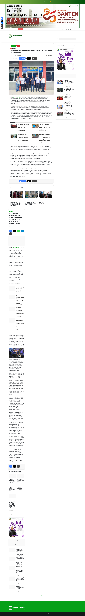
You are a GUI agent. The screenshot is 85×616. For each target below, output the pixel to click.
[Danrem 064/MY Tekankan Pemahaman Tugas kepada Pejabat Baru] (60, 114)
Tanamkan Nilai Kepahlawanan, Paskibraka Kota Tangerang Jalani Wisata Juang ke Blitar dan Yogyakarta (43, 29)
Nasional (41, 33)
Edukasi (63, 33)
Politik (54, 33)
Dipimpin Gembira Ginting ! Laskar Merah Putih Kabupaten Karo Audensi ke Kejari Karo (45, 200)
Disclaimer (74, 613)
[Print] (2, 28)
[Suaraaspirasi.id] (16, 36)
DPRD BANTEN (68, 33)
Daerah (46, 33)
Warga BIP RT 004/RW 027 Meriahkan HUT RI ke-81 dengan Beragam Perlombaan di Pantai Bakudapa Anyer (23, 127)
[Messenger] (2, 23)
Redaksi (14, 55)
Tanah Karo (13, 45)
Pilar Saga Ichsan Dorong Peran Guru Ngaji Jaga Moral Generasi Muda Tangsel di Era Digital (69, 91)
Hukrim (59, 33)
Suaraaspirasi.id (22, 613)
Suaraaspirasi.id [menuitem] (17, 97)
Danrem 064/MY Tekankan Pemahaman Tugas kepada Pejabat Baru (69, 114)
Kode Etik (69, 613)
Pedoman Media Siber (63, 613)
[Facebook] (2, 18)
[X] (2, 21)
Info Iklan (56, 613)
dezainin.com (36, 613)
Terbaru (71, 76)
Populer (60, 76)
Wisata (74, 33)
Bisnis (50, 33)
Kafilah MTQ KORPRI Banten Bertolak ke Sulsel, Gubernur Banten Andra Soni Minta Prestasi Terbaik (69, 83)
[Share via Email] (2, 25)
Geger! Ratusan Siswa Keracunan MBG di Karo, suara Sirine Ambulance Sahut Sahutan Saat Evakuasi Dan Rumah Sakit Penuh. (24, 137)
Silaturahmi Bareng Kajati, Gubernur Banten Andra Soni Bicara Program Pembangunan (69, 107)
